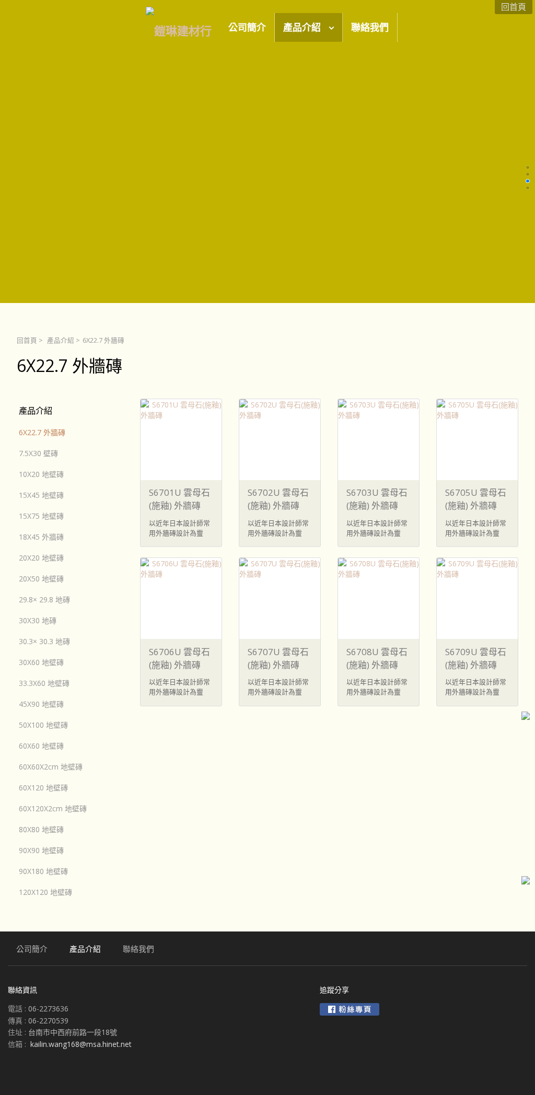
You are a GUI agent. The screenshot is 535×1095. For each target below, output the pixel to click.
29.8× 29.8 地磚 (44, 599)
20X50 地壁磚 (41, 579)
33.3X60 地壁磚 (44, 683)
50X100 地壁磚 (43, 725)
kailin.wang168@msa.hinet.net (81, 1044)
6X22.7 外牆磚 (42, 432)
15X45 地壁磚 (41, 495)
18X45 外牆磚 (41, 537)
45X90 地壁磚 (41, 704)
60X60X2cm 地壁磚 (51, 767)
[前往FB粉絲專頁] (349, 1009)
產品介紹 (60, 340)
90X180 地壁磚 (43, 871)
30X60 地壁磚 (41, 662)
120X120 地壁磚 (45, 892)
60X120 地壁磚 (43, 788)
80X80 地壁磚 (41, 829)
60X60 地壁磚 (41, 746)
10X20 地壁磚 (41, 474)
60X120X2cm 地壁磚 (53, 808)
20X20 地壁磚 (41, 558)
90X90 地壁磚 (41, 850)
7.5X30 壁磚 (38, 453)
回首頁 (27, 340)
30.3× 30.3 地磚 (44, 641)
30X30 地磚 (37, 620)
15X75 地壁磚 (41, 516)
